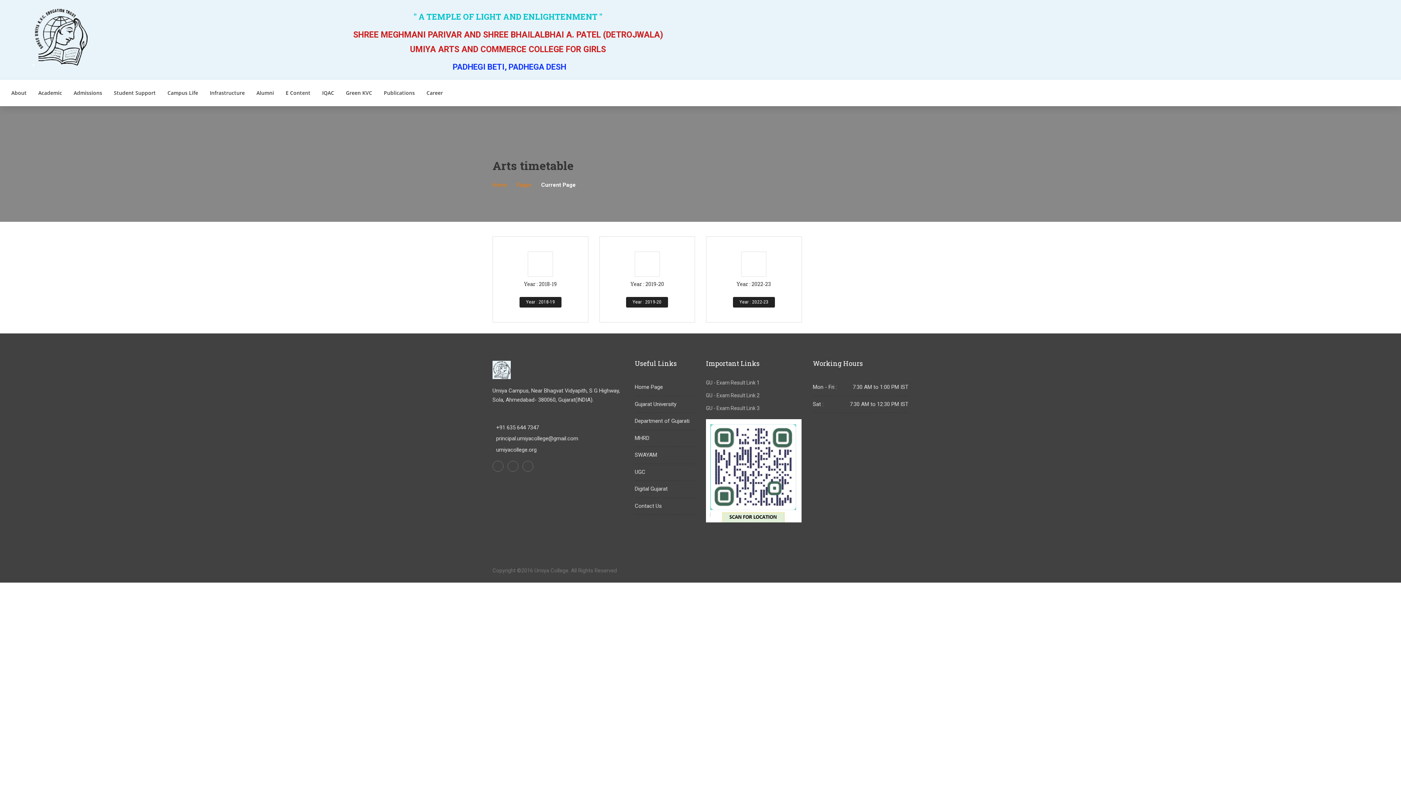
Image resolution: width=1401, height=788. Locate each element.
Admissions (88, 92)
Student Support (135, 92)
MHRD (642, 438)
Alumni (265, 92)
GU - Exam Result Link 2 (733, 395)
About (19, 92)
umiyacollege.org (516, 450)
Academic (50, 92)
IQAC (328, 92)
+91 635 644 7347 (517, 427)
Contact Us (648, 506)
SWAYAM (646, 455)
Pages (524, 185)
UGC (640, 472)
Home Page (649, 387)
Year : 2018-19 (540, 302)
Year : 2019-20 (647, 302)
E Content (298, 92)
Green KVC (359, 92)
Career (435, 92)
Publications (399, 92)
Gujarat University (655, 404)
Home (500, 185)
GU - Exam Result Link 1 (733, 383)
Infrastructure (227, 92)
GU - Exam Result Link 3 (733, 408)
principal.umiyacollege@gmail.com (537, 438)
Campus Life (182, 92)
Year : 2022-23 (754, 302)
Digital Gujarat (651, 489)
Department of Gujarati (662, 421)
